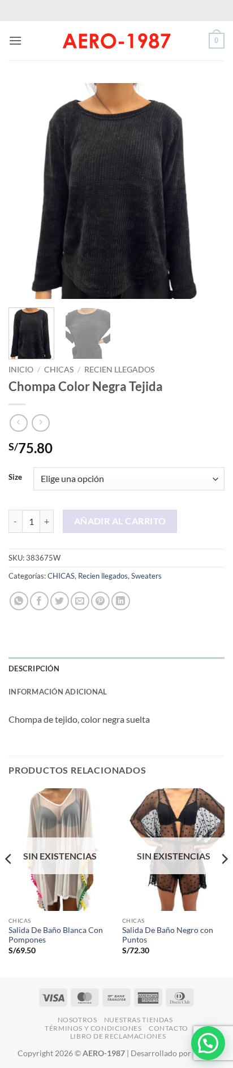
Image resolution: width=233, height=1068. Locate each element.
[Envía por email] (80, 601)
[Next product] (18, 423)
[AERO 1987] (116, 41)
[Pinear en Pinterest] (100, 601)
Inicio (20, 369)
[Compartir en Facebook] (39, 601)
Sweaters (146, 575)
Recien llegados (119, 369)
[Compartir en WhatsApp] (19, 601)
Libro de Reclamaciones (118, 1036)
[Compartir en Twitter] (59, 601)
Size (15, 477)
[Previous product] (40, 423)
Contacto (168, 1028)
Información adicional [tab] (57, 691)
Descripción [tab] (33, 668)
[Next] (206, 191)
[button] (15, 40)
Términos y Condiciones (93, 1028)
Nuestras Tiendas (138, 1019)
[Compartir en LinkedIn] (120, 601)
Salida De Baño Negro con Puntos (167, 935)
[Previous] (27, 191)
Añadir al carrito (120, 521)
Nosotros (77, 1019)
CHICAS (59, 369)
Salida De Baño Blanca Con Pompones (55, 935)
